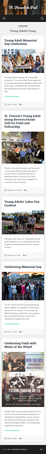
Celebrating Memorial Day (23, 267)
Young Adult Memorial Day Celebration (20, 42)
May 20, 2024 (12, 438)
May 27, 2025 (12, 104)
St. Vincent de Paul (23, 7)
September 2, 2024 (13, 255)
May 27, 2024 (12, 332)
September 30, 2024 (14, 190)
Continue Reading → (12, 96)
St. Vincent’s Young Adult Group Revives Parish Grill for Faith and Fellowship (22, 121)
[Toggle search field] (42, 18)
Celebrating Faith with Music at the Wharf (20, 345)
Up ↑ (42, 449)
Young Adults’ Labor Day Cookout (21, 203)
